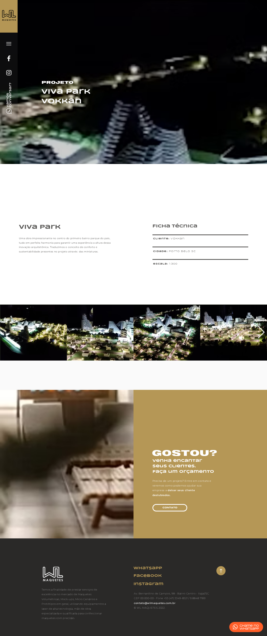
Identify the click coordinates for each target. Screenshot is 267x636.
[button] (9, 44)
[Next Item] (261, 332)
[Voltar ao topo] (221, 570)
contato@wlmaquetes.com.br (154, 603)
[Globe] (9, 58)
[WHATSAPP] (235, 627)
